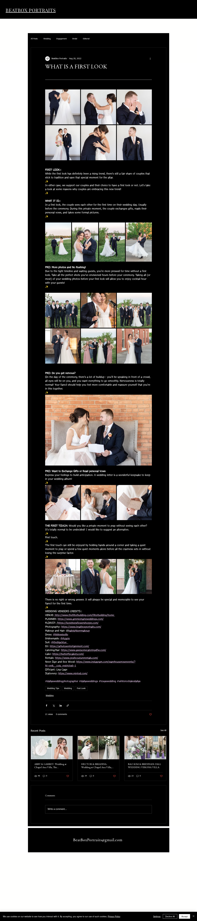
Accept (184, 916)
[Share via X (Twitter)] (53, 705)
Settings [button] (157, 916)
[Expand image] (62, 106)
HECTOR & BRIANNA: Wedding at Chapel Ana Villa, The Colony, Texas (96, 766)
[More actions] (150, 58)
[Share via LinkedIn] (60, 705)
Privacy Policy (114, 916)
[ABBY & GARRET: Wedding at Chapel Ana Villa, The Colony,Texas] (52, 747)
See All (163, 730)
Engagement (61, 39)
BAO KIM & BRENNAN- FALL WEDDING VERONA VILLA (144, 766)
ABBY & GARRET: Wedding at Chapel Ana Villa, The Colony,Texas (50, 766)
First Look (81, 688)
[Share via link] (67, 705)
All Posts (34, 39)
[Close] (193, 916)
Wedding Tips (53, 688)
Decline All (170, 916)
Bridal (74, 39)
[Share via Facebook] (46, 705)
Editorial (86, 39)
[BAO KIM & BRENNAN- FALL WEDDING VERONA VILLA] (145, 747)
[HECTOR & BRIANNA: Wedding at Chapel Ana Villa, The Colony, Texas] (98, 747)
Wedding (47, 39)
